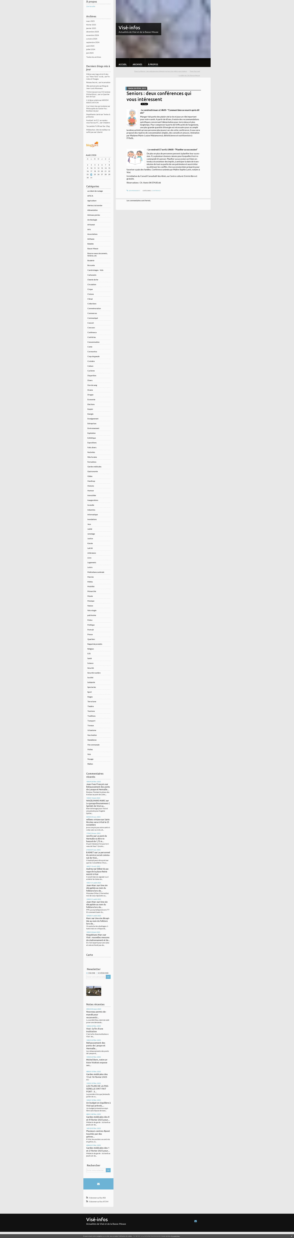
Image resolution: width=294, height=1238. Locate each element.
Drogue (90, 395)
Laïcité (90, 548)
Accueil (123, 64)
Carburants (91, 275)
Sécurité (90, 668)
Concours (91, 327)
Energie (90, 414)
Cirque (90, 289)
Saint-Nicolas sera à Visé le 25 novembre (98, 822)
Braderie (90, 260)
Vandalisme (91, 740)
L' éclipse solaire (92, 100)
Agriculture (91, 200)
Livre (89, 558)
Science (90, 663)
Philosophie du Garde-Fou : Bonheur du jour (96, 109)
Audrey (89, 869)
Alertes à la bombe (94, 205)
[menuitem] (123, 62)
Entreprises (91, 423)
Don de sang (92, 385)
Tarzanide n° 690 (92, 126)
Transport (91, 721)
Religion (90, 649)
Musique (90, 601)
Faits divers (91, 447)
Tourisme (91, 711)
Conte (89, 347)
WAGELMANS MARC (95, 800)
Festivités (91, 452)
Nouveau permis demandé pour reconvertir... (96, 1014)
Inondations (92, 519)
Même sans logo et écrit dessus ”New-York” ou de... (97, 75)
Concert (90, 323)
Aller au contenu (7, 2)
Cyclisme (91, 371)
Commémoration (94, 308)
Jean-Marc (91, 885)
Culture (90, 366)
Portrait (90, 630)
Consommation (93, 342)
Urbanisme (91, 730)
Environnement (93, 428)
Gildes (89, 476)
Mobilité (90, 586)
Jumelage (91, 534)
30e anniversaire (92, 86)
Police (89, 620)
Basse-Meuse (92, 248)
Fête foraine (92, 457)
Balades (90, 244)
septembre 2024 (92, 42)
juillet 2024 (90, 49)
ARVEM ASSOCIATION (97, 101)
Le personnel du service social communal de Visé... (98, 855)
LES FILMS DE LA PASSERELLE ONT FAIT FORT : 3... (97, 1089)
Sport (89, 692)
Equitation (91, 433)
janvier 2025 (91, 28)
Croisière (91, 361)
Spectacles (91, 687)
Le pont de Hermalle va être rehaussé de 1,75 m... (96, 838)
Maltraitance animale (95, 572)
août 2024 (90, 46)
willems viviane (93, 819)
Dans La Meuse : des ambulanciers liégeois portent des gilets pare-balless (160, 71)
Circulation (91, 284)
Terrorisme (91, 701)
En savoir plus (175, 1236)
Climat (90, 299)
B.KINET (90, 852)
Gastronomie (92, 471)
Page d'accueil (195, 71)
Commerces (92, 313)
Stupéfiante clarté (93, 114)
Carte (89, 954)
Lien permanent (134, 190)
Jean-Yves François (95, 784)
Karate (90, 543)
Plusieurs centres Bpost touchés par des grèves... (98, 1134)
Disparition (91, 375)
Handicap (91, 481)
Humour (90, 490)
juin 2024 (89, 53)
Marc (88, 918)
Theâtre (90, 706)
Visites (90, 749)
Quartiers (91, 639)
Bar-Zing (106, 126)
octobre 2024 (91, 39)
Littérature (91, 553)
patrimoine (91, 615)
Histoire (90, 486)
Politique (91, 625)
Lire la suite (90, 6)
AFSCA (90, 196)
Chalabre (106, 122)
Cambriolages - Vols (95, 270)
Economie (91, 399)
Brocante (91, 265)
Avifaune (90, 239)
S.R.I (89, 653)
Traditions (91, 716)
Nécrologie (91, 610)
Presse (90, 634)
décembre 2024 (92, 32)
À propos (153, 64)
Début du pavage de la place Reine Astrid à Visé (97, 871)
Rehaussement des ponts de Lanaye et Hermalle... (95, 1046)
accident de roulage (95, 191)
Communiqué (92, 318)
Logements (91, 562)
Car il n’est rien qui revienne (96, 106)
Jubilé (89, 529)
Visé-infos (129, 27)
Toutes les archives (93, 57)
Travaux (90, 725)
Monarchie (91, 591)
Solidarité (91, 682)
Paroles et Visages (98, 77)
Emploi (90, 409)
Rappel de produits (94, 644)
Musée (90, 596)
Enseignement (92, 418)
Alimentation (92, 210)
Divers (90, 380)
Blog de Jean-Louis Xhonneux (97, 87)
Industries (91, 510)
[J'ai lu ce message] (292, 1236)
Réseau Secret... (92, 82)
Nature (90, 606)
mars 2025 (90, 21)
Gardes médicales (94, 466)
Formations (91, 462)
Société (90, 677)
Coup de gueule (93, 356)
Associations (92, 234)
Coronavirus (92, 351)
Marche (90, 577)
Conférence (92, 332)
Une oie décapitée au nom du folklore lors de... (96, 888)
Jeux (89, 524)
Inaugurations (92, 500)
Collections (91, 303)
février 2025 (91, 25)
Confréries (91, 337)
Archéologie (92, 220)
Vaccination (92, 735)
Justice (90, 538)
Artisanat (91, 224)
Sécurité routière (93, 673)
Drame (90, 390)
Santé (89, 658)
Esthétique (91, 438)
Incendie (90, 505)
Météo (90, 582)
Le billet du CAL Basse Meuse (189, 75)
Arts (89, 229)
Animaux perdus (93, 215)
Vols (89, 754)
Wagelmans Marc (94, 935)
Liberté (99, 132)
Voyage (90, 759)
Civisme (90, 294)
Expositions (92, 442)
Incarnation (105, 82)
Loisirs (90, 567)
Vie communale (93, 745)
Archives (137, 64)
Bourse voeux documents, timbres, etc (97, 254)
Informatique (92, 514)
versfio (89, 836)
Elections (91, 404)
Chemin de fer (92, 279)
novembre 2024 (92, 35)
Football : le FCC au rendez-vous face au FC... (97, 121)
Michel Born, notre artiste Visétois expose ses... (97, 1062)
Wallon (90, 764)
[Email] (98, 1184)
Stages (90, 697)
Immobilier (91, 495)
